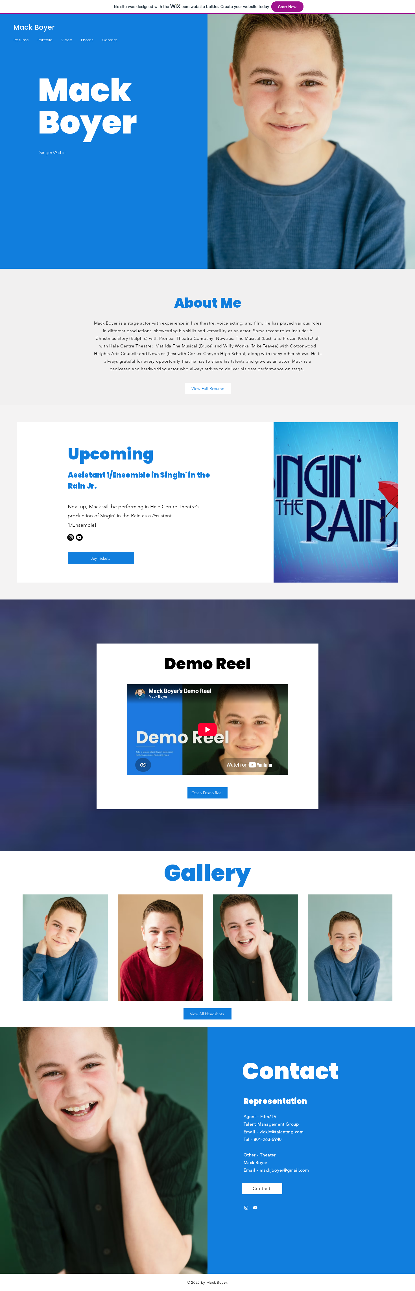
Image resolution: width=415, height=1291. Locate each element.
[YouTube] (255, 1207)
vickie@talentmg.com (282, 1131)
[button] (21, 40)
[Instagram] (70, 537)
